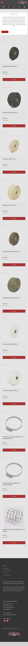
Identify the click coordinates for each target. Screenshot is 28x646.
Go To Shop (5, 31)
